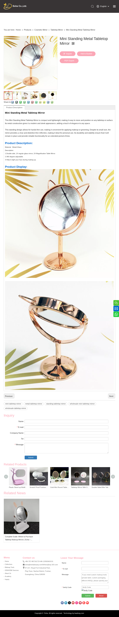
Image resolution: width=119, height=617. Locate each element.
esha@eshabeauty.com (33, 565)
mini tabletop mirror (13, 404)
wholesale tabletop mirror (15, 408)
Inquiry (7, 579)
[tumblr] (83, 602)
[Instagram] (76, 602)
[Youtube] (73, 602)
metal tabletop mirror (33, 404)
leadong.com (79, 613)
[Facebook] (62, 602)
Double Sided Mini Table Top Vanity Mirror (101, 487)
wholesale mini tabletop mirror (82, 404)
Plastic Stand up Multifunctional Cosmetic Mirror (18, 487)
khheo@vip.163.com (50, 565)
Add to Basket (86, 54)
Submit (30, 457)
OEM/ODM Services (12, 570)
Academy (8, 576)
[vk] (87, 602)
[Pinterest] (80, 602)
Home (7, 561)
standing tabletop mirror (56, 404)
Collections (8, 564)
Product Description (14, 107)
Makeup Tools (9, 567)
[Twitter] (69, 602)
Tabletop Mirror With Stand (80, 487)
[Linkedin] (65, 602)
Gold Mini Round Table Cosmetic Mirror (59, 487)
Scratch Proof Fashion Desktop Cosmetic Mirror (39, 487)
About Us (8, 573)
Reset (101, 596)
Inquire (69, 54)
